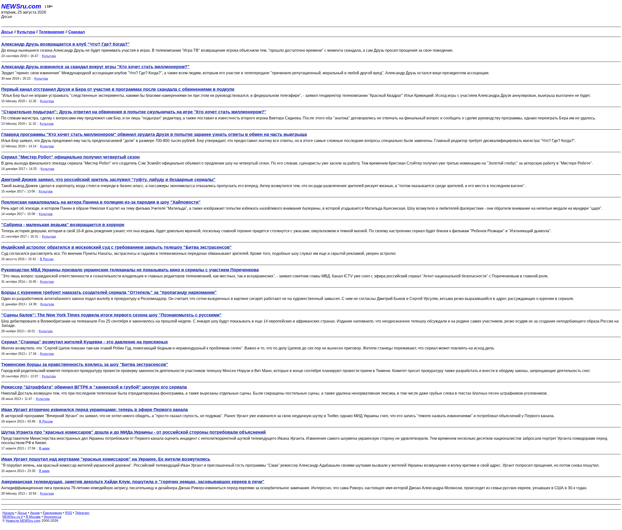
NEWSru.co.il (12, 517)
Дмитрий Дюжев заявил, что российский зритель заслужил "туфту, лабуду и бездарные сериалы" (108, 179)
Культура (49, 56)
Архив (35, 513)
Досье (22, 513)
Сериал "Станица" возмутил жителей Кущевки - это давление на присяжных (84, 342)
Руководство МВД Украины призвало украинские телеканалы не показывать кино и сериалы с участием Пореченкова (130, 269)
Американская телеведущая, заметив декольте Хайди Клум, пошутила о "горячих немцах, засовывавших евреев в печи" (132, 481)
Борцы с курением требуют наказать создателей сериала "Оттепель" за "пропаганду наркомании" (109, 292)
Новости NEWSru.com (23, 520)
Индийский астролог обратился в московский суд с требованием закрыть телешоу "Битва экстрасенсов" (116, 247)
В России (46, 259)
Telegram (82, 513)
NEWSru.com (21, 6)
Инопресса (52, 517)
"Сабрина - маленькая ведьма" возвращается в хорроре (62, 224)
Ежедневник (52, 513)
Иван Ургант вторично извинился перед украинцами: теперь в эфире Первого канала (94, 409)
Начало (8, 513)
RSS (68, 513)
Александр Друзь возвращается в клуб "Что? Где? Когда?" (65, 44)
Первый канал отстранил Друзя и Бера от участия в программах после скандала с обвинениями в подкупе (117, 89)
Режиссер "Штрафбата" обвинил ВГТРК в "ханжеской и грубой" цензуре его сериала (94, 387)
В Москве (33, 517)
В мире (44, 448)
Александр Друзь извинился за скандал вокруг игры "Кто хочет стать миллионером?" (95, 66)
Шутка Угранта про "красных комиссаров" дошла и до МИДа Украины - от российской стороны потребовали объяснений (133, 432)
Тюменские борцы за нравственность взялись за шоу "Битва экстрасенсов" (84, 364)
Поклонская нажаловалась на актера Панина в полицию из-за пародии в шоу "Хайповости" (101, 202)
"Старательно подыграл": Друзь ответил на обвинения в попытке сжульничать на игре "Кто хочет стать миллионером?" (133, 111)
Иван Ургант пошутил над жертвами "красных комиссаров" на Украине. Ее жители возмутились (105, 459)
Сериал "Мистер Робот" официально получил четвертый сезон (70, 157)
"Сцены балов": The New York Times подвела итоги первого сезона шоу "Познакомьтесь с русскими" (111, 315)
